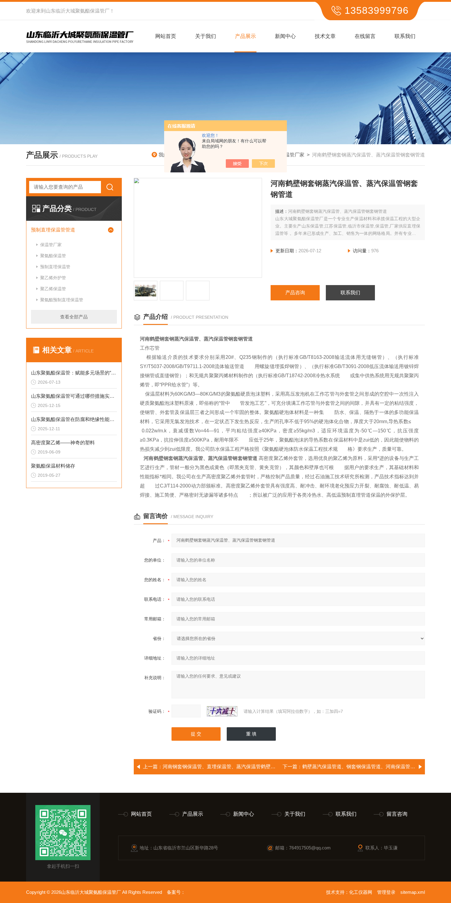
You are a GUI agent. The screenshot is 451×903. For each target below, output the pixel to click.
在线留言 (365, 36)
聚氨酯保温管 (53, 255)
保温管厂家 (292, 154)
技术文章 (325, 36)
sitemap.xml (412, 892)
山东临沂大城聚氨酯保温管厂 (78, 10)
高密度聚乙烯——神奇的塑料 (63, 442)
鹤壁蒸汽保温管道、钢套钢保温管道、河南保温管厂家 (361, 766)
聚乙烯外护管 (53, 277)
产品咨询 (295, 292)
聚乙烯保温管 (53, 288)
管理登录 (386, 892)
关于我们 (205, 36)
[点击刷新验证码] (222, 711)
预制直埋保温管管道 (53, 229)
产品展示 (245, 36)
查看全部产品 (74, 316)
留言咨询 (397, 814)
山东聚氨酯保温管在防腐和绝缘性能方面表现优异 (74, 419)
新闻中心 (285, 36)
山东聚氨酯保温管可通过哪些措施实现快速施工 (74, 396)
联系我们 (405, 36)
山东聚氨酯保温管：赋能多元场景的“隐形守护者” (74, 372)
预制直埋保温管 (55, 266)
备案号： (176, 892)
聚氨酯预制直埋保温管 (61, 299)
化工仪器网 (360, 892)
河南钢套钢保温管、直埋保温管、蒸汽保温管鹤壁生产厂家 (226, 766)
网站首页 (165, 36)
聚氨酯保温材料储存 (53, 465)
